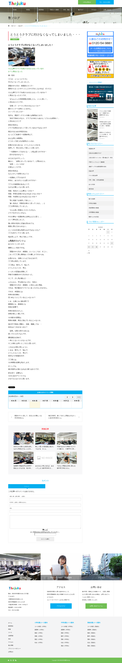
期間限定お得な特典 (93, 95)
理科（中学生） (65, 639)
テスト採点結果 (93, 175)
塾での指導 (92, 199)
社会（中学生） (65, 642)
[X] (11, 660)
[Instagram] (13, 660)
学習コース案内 (54, 9)
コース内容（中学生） (67, 626)
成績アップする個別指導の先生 (97, 166)
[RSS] (16, 660)
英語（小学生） (39, 639)
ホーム (10, 623)
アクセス (93, 9)
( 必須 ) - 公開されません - (18, 502)
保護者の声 (92, 148)
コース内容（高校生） (93, 626)
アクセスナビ (61, 606)
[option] (100, 94)
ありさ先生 (92, 184)
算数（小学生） (39, 636)
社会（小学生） (39, 642)
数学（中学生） (65, 636)
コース (10, 632)
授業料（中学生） (66, 629)
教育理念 (41, 9)
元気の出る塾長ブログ (95, 153)
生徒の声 (15, 39)
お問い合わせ (107, 9)
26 (96, 246)
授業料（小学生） (40, 629)
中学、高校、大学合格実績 (67, 11)
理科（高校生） (91, 639)
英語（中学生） (65, 645)
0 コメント (26, 486)
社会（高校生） (91, 642)
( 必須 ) (17, 496)
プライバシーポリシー (14, 648)
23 (111, 243)
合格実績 (10, 635)
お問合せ (10, 651)
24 (88, 246)
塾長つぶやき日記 (94, 216)
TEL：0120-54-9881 (104, 2)
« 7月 (88, 253)
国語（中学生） (65, 633)
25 (92, 246)
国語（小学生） (39, 633)
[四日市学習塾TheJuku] (17, 3)
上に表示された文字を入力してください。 (45, 532)
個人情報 (10, 645)
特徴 (9, 629)
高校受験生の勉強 (94, 208)
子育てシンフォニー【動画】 (97, 162)
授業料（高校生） (92, 629)
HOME (15, 9)
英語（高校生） (91, 645)
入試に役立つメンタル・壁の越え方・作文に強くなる (101, 158)
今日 (78, 397)
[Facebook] (8, 660)
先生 (9, 639)
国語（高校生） (91, 633)
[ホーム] (8, 25)
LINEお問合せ (87, 2)
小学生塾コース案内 (41, 622)
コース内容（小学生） (41, 626)
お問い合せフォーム (96, 606)
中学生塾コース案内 (67, 622)
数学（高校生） (91, 636)
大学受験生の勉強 (94, 212)
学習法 (28, 9)
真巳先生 (91, 189)
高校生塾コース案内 (93, 622)
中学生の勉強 (92, 203)
